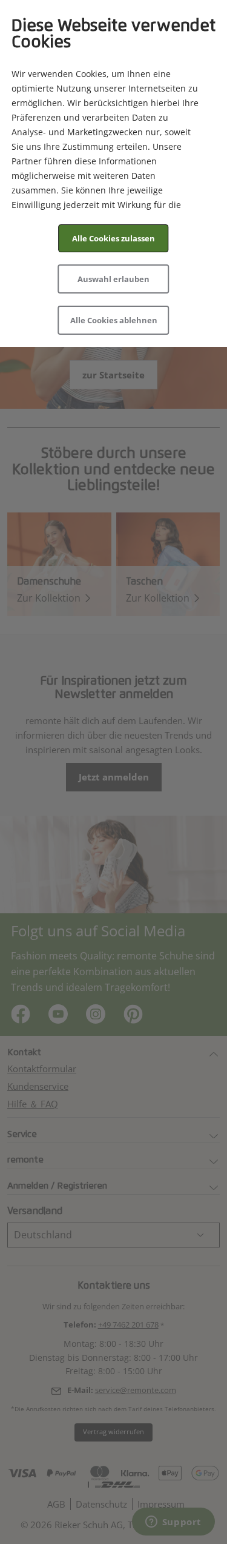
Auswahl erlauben (113, 279)
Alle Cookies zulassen (113, 238)
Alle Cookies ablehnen (113, 320)
